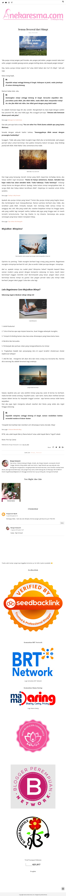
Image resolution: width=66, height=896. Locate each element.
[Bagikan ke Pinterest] (59, 447)
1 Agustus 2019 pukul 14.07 (17, 530)
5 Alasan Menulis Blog (14, 429)
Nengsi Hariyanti (15, 528)
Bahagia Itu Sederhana (15, 120)
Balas (62, 523)
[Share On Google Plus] (62, 447)
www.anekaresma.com (29, 894)
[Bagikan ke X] (56, 447)
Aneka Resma (44, 894)
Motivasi (39, 452)
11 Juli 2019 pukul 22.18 (12, 516)
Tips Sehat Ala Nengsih (15, 221)
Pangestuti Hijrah (11, 513)
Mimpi (33, 452)
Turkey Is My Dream (14, 195)
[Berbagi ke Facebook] (53, 447)
